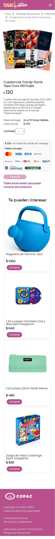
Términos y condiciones (17, 522)
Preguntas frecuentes (16, 533)
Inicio (8, 14)
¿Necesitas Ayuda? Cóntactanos (23, 529)
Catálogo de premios (27, 14)
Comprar (14, 267)
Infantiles (49, 14)
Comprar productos (15, 518)
